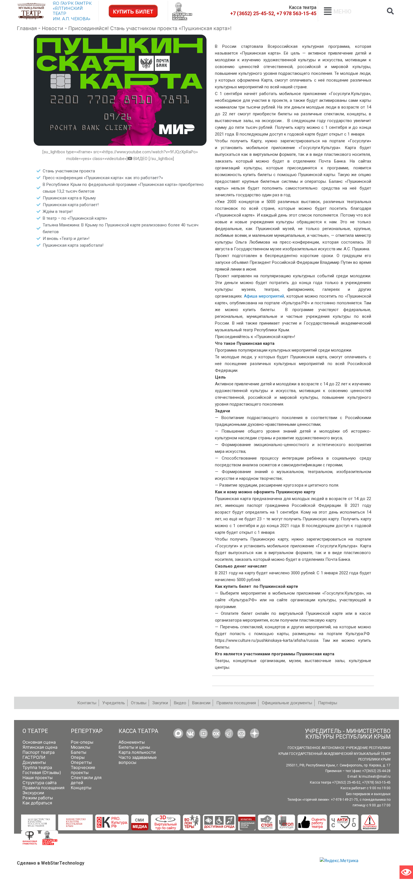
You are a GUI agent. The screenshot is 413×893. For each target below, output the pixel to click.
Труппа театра (37, 767)
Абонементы (132, 742)
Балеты (78, 752)
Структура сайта (39, 782)
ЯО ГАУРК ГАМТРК (72, 3)
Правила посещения (43, 787)
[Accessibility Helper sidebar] (406, 872)
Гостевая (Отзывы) (41, 772)
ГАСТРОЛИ (33, 757)
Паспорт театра (38, 752)
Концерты (81, 787)
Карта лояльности (137, 752)
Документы (34, 762)
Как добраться (37, 803)
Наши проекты (37, 777)
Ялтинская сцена (39, 747)
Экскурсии (33, 792)
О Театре (35, 731)
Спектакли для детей (86, 780)
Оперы (78, 757)
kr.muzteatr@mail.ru (375, 777)
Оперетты (81, 762)
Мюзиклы (80, 747)
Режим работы (37, 797)
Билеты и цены (134, 747)
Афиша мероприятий (264, 296)
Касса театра (138, 731)
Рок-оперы (82, 742)
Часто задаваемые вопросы (138, 760)
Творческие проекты (83, 770)
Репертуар (87, 731)
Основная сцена (39, 742)
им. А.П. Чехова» (71, 18)
